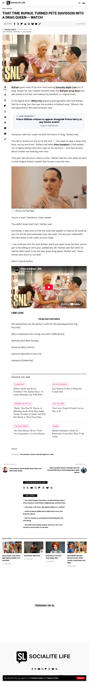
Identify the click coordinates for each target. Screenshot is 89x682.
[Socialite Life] (16, 3)
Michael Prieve (10, 29)
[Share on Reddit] (25, 24)
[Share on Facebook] (14, 24)
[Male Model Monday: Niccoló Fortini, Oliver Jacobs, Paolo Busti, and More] (77, 547)
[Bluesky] (47, 488)
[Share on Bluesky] (32, 24)
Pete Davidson (61, 144)
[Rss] (51, 488)
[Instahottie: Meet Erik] (33, 547)
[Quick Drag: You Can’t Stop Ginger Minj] (55, 547)
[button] (80, 678)
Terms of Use (52, 678)
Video (52, 454)
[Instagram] (35, 488)
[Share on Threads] (28, 24)
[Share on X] (18, 24)
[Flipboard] (39, 488)
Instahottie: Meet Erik (32, 556)
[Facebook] (24, 488)
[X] (27, 488)
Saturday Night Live (66, 87)
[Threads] (43, 488)
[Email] (36, 24)
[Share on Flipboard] (21, 24)
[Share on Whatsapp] (5, 111)
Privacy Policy (37, 678)
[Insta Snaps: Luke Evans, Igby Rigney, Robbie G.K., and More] (12, 547)
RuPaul (15, 87)
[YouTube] (31, 488)
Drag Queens (7, 8)
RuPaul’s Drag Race (70, 90)
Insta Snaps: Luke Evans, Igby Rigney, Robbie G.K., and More (45, 507)
